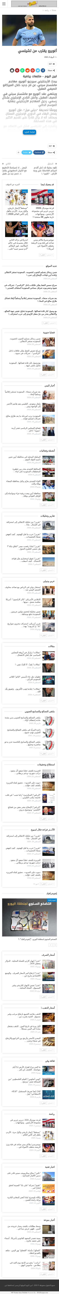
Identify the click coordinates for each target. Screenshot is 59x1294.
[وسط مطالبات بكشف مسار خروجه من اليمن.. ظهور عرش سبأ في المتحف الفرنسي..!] (48, 1229)
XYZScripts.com (42, 1292)
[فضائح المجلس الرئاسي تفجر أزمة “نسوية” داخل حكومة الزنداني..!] (48, 431)
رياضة (51, 191)
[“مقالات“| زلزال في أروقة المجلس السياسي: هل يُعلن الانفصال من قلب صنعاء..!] (48, 655)
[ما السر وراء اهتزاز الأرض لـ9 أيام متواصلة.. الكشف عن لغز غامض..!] (48, 1070)
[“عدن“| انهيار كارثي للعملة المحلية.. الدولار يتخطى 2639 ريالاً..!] (48, 964)
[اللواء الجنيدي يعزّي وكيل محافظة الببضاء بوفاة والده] (48, 484)
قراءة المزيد (29, 132)
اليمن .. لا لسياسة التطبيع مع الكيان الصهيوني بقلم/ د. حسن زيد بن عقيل (14, 171)
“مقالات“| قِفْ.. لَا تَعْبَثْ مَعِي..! (28, 665)
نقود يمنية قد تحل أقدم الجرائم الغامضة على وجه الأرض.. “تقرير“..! (45, 171)
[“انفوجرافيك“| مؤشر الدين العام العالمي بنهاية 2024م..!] (29, 917)
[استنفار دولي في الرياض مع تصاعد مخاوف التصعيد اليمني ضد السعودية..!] (48, 590)
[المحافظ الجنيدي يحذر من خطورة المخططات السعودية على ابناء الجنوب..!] (48, 472)
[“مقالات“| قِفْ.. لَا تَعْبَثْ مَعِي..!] (48, 667)
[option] (29, 920)
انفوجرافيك (52, 900)
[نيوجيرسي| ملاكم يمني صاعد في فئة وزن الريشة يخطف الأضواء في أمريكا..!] (42, 229)
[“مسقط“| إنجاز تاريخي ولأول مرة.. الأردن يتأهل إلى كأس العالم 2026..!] (16, 197)
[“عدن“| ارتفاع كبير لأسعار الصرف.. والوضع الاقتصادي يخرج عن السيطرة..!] (48, 976)
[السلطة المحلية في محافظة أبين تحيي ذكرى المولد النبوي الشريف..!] (48, 460)
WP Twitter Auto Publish (19, 1292)
